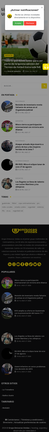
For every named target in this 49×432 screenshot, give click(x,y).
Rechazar (30, 23)
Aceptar (18, 23)
